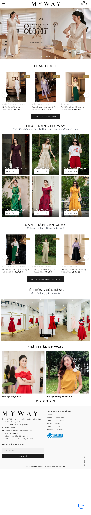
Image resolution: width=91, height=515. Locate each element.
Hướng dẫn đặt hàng (55, 429)
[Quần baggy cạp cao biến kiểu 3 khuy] (16, 91)
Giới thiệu (51, 414)
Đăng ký (23, 456)
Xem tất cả (12, 171)
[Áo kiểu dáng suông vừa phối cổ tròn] (75, 253)
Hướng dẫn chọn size (55, 417)
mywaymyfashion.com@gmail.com (18, 430)
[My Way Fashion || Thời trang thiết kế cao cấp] (46, 4)
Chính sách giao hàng (55, 420)
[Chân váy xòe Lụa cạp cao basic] (75, 91)
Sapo (63, 466)
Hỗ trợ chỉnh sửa (53, 423)
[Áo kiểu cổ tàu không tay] (46, 91)
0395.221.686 (10, 427)
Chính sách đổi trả (54, 426)
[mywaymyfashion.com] (45, 33)
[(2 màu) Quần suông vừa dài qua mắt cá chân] (16, 253)
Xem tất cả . (45, 116)
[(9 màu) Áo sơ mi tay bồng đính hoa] (46, 253)
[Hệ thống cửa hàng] (45, 320)
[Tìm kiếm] (87, 4)
